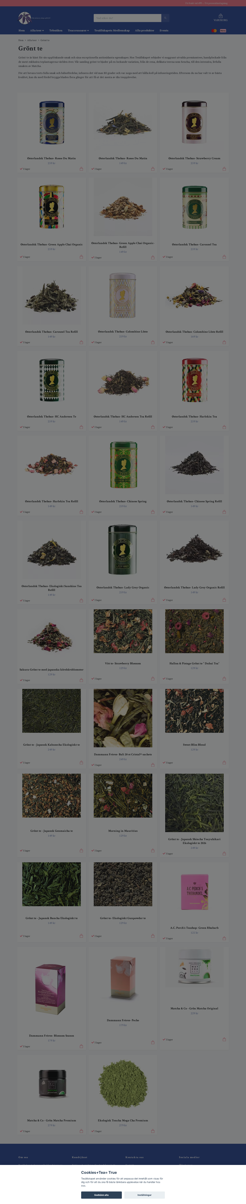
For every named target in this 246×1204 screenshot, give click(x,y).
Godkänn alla (101, 1195)
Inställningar (145, 1195)
